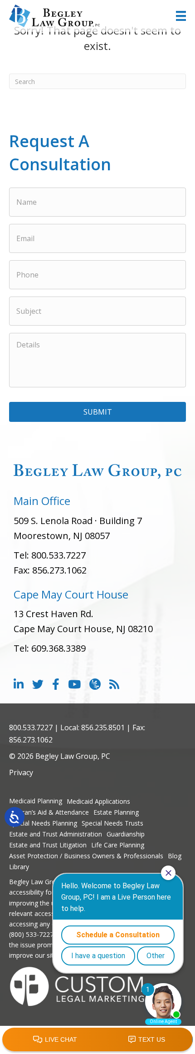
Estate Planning (116, 812)
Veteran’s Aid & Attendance (49, 812)
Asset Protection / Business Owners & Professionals (86, 855)
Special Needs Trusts (112, 823)
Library (19, 866)
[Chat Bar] (97, 1040)
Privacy (21, 772)
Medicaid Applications (98, 801)
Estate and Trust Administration (55, 834)
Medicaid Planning (35, 801)
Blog (174, 855)
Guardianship (126, 834)
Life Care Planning (117, 845)
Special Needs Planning (43, 823)
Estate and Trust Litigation (48, 845)
